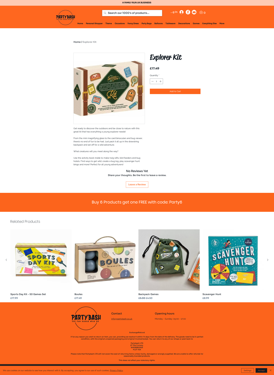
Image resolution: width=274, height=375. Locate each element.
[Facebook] (188, 12)
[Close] (270, 370)
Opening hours (164, 313)
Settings (247, 370)
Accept (261, 370)
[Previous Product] (6, 260)
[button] (203, 12)
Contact (116, 313)
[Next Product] (267, 260)
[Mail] (194, 12)
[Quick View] (41, 259)
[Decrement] (152, 81)
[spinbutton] (156, 81)
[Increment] (161, 81)
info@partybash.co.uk (121, 319)
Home (77, 41)
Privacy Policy (116, 370)
